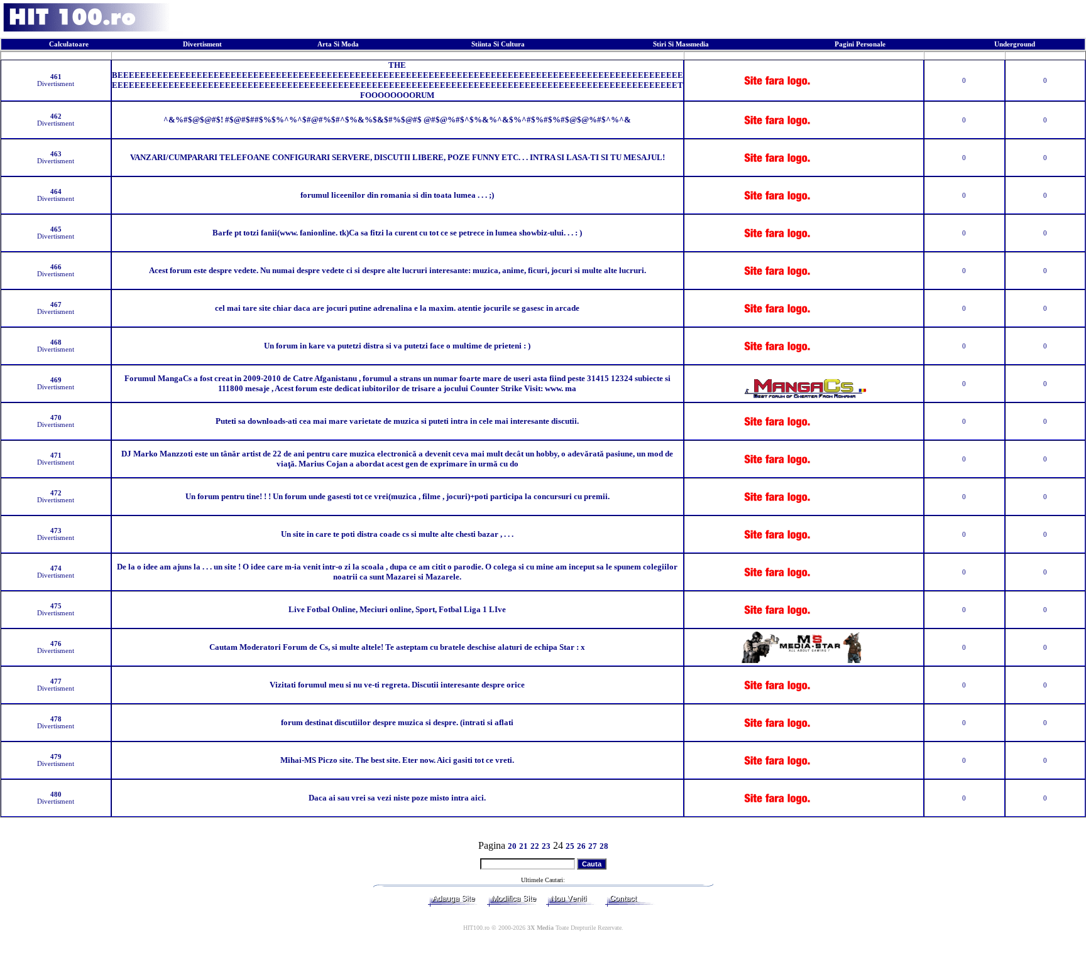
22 (534, 846)
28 (604, 846)
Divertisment (202, 44)
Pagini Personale (860, 44)
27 (592, 846)
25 (570, 846)
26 (581, 846)
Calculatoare (69, 44)
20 (512, 846)
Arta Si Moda (338, 44)
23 (546, 846)
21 (523, 846)
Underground (1014, 44)
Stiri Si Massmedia (681, 44)
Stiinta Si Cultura (498, 44)
